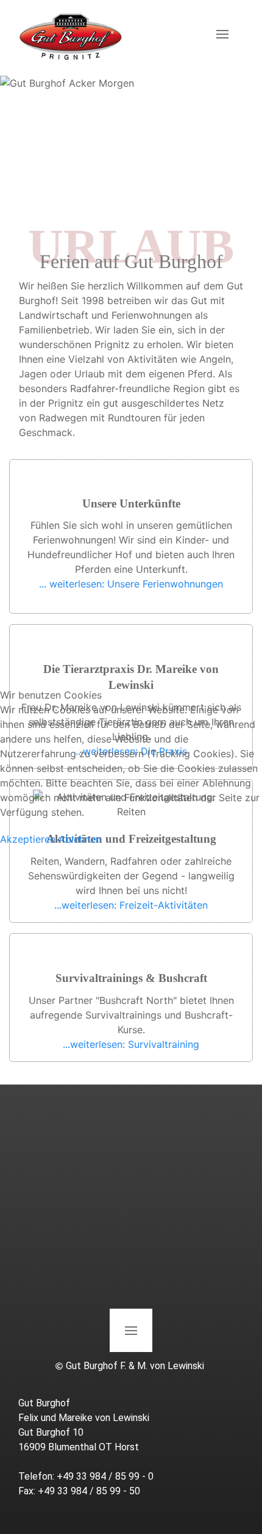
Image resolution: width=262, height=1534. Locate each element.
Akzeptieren (27, 839)
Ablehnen (79, 839)
